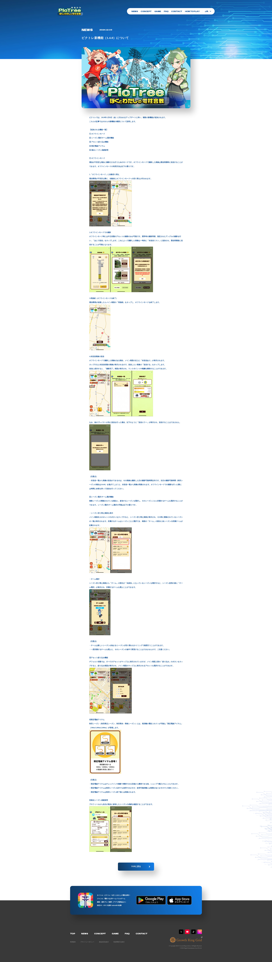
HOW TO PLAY (192, 11)
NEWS (134, 11)
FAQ (166, 11)
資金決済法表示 (104, 942)
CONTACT (176, 11)
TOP (72, 933)
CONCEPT (146, 11)
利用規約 (73, 942)
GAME (157, 11)
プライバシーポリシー (87, 942)
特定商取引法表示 (119, 942)
